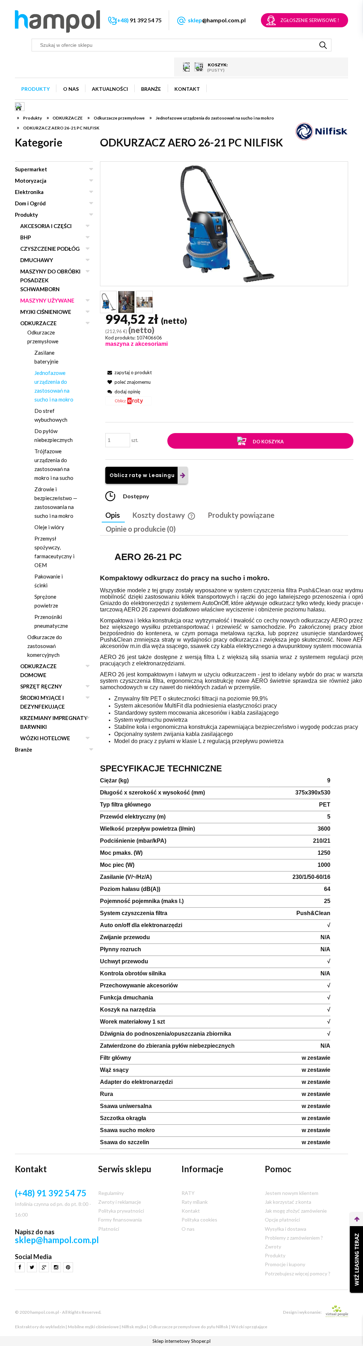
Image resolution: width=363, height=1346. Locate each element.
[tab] (113, 515)
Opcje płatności (282, 1220)
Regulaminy (111, 1193)
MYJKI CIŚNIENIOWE (45, 312)
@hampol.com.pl (217, 20)
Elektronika (29, 192)
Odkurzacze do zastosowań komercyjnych (44, 646)
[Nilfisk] (321, 131)
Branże (23, 749)
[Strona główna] (57, 21)
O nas (188, 1229)
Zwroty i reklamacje (119, 1202)
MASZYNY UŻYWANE (47, 300)
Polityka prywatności (121, 1211)
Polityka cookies (199, 1220)
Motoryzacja (30, 180)
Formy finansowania (120, 1220)
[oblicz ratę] (128, 403)
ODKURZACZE (38, 323)
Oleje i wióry (49, 527)
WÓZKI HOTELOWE (45, 738)
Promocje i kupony (285, 1264)
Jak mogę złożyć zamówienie (296, 1211)
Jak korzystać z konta (288, 1202)
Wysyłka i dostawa (285, 1229)
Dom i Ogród (30, 203)
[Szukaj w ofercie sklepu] (323, 45)
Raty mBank (195, 1202)
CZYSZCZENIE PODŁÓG (50, 248)
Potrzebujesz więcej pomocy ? (297, 1273)
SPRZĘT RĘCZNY (41, 686)
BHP (25, 237)
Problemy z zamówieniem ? (294, 1238)
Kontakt (191, 1211)
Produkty (26, 214)
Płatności (108, 1229)
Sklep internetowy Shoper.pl (181, 1341)
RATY (188, 1193)
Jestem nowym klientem (291, 1193)
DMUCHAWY (36, 260)
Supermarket (31, 169)
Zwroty (273, 1246)
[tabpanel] (224, 848)
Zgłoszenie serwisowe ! (309, 20)
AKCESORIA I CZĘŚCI (46, 226)
